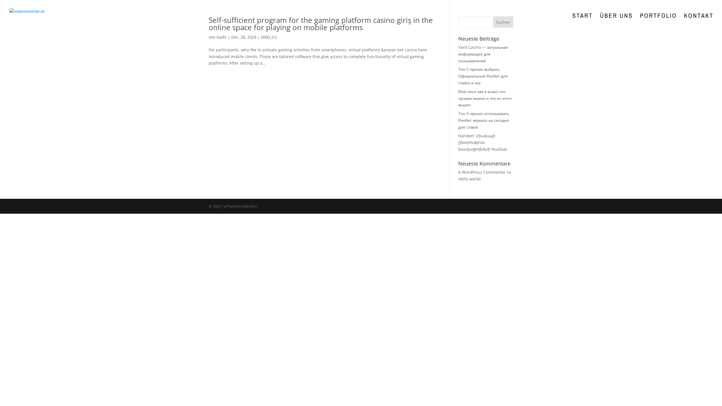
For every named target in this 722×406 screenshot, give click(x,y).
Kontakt (699, 17)
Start (582, 17)
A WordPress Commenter (482, 172)
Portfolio (658, 17)
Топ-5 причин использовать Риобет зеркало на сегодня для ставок (483, 120)
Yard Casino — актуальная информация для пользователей (483, 54)
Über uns (616, 17)
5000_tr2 (269, 37)
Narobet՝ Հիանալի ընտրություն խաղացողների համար (482, 142)
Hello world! (469, 179)
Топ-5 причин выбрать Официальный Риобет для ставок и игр (483, 76)
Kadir (222, 37)
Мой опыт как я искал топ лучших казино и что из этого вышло (485, 98)
